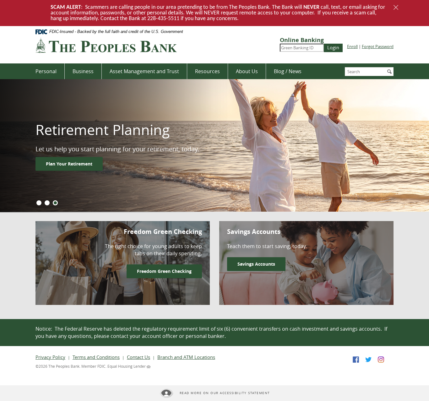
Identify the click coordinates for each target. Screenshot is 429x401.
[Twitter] (368, 358)
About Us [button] (247, 71)
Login (333, 47)
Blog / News (287, 71)
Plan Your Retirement (69, 164)
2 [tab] (47, 202)
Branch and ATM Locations (186, 357)
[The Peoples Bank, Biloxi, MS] (106, 45)
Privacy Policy (50, 357)
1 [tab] (38, 202)
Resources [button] (207, 71)
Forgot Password (378, 46)
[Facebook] (356, 358)
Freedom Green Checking (164, 271)
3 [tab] (55, 202)
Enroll (352, 46)
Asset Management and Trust (144, 71)
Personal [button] (46, 71)
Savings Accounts (256, 264)
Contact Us (138, 357)
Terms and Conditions (96, 357)
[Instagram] (381, 358)
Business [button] (83, 71)
